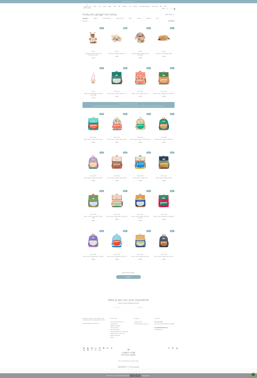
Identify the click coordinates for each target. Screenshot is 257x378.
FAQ (165, 6)
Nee (137, 375)
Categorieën (85, 18)
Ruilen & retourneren (114, 327)
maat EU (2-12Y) (119, 18)
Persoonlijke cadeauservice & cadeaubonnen (119, 331)
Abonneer (140, 307)
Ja (132, 375)
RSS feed (133, 360)
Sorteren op (84, 21)
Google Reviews (136, 366)
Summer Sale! (155, 6)
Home (166, 14)
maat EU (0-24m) (106, 18)
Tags (170, 14)
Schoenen (125, 6)
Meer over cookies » (146, 375)
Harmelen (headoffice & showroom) (141, 323)
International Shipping (115, 329)
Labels (94, 6)
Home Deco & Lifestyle (145, 6)
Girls (115, 6)
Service (163, 8)
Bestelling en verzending (115, 325)
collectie (139, 18)
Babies (110, 6)
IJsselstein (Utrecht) (138, 321)
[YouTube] (177, 348)
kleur (130, 18)
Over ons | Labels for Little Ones (116, 321)
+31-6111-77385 (159, 321)
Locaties (136, 318)
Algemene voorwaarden (115, 335)
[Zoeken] (170, 8)
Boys (119, 6)
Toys (130, 6)
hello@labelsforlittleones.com (162, 327)
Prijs (157, 18)
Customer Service (113, 323)
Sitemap (112, 337)
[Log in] (167, 8)
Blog (161, 6)
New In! (104, 6)
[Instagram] (172, 348)
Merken (95, 18)
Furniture (135, 6)
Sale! (100, 6)
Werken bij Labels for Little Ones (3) (117, 333)
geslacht (148, 18)
